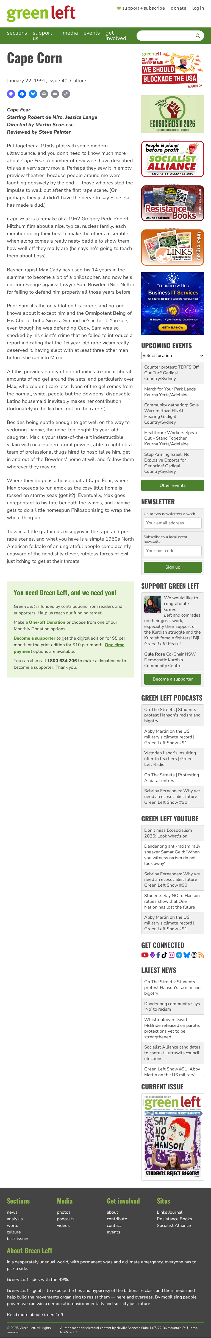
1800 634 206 (62, 661)
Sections (17, 32)
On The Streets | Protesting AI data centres (171, 778)
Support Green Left (170, 586)
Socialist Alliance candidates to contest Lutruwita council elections (172, 1053)
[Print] (44, 94)
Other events (173, 485)
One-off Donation (47, 622)
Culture (78, 80)
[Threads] (194, 955)
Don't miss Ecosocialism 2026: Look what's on (168, 833)
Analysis (15, 1219)
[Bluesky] (33, 94)
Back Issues (18, 1239)
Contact (114, 1225)
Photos (64, 1212)
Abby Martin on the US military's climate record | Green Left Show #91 (169, 737)
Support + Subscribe (143, 8)
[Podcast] (152, 955)
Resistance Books (174, 1219)
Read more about (35, 1315)
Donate (178, 8)
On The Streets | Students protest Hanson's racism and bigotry (172, 715)
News (12, 1212)
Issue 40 (58, 80)
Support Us (42, 35)
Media (70, 32)
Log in (198, 8)
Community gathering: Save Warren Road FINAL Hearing (171, 411)
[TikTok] (164, 955)
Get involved (116, 35)
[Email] (55, 94)
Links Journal (169, 1212)
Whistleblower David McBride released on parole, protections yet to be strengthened (172, 1028)
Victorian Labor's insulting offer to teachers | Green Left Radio (170, 759)
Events (92, 32)
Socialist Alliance (174, 1225)
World (12, 1225)
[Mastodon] (11, 94)
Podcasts (65, 1219)
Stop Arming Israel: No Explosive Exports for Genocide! (167, 460)
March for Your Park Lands (170, 389)
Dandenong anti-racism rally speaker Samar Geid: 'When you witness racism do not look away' (172, 854)
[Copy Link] (66, 94)
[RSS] (201, 955)
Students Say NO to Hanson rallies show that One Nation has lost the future (172, 901)
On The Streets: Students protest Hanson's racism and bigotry (172, 987)
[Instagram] (171, 955)
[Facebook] (22, 94)
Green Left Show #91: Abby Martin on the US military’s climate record (172, 1075)
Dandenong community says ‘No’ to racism (172, 1007)
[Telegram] (179, 955)
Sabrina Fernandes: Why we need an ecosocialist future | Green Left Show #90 (172, 796)
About (112, 1212)
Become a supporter (34, 638)
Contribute (117, 1219)
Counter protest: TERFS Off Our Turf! (171, 370)
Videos (63, 1225)
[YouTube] (145, 955)
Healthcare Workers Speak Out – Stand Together (171, 436)
